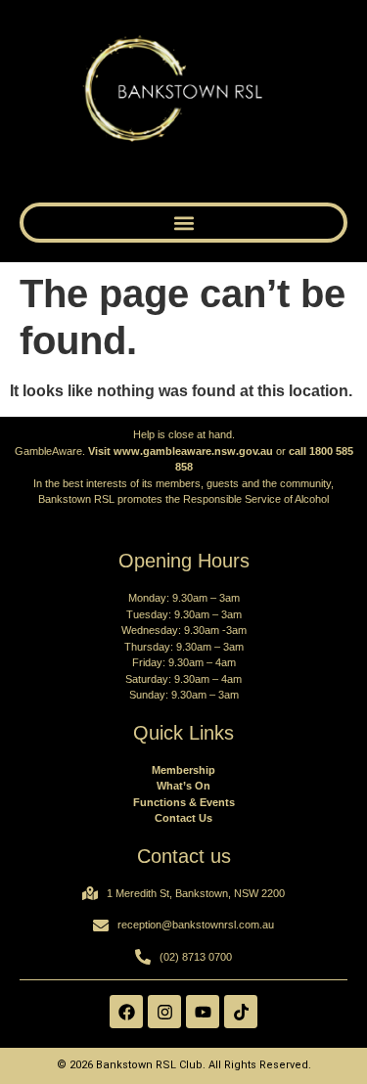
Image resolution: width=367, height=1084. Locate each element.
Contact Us (183, 818)
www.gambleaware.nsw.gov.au (193, 451)
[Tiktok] (240, 1011)
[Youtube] (202, 1011)
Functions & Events (184, 802)
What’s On (183, 785)
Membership (183, 770)
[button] (183, 222)
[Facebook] (126, 1011)
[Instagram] (164, 1011)
